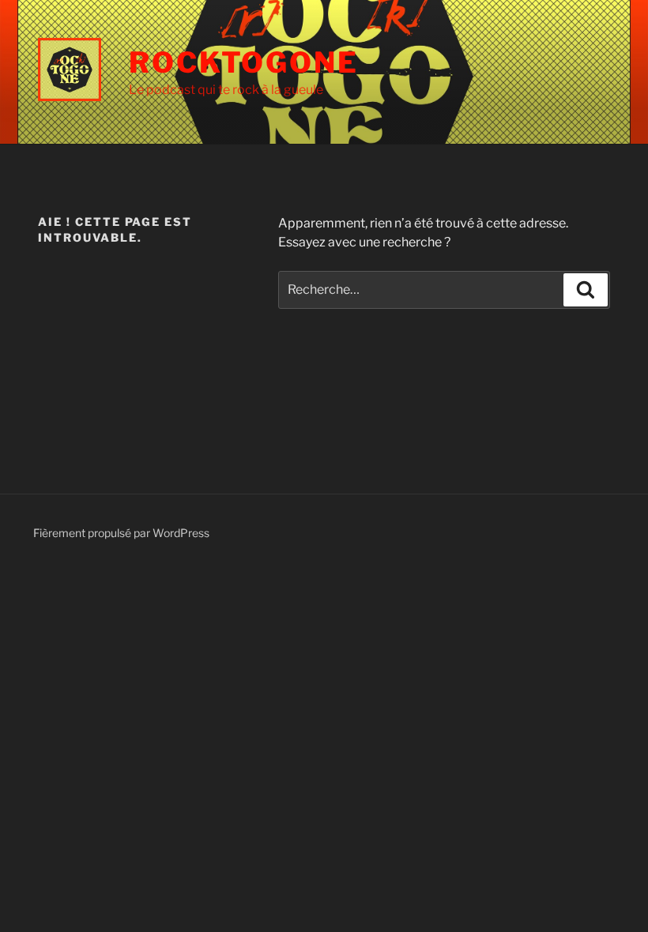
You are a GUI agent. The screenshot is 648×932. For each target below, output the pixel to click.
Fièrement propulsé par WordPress (121, 532)
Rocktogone (244, 62)
